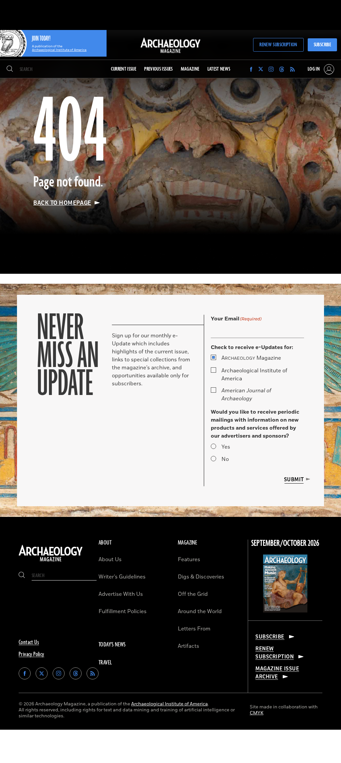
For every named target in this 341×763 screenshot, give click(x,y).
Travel (105, 663)
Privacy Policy (31, 654)
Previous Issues (158, 69)
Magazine (251, 358)
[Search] (10, 69)
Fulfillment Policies (123, 611)
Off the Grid (193, 594)
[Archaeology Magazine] (51, 561)
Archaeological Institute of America (254, 374)
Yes (225, 447)
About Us (110, 559)
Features (189, 559)
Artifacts (188, 646)
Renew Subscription (278, 44)
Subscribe (322, 44)
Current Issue (124, 69)
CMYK (256, 713)
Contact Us (29, 642)
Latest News (218, 69)
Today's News (112, 645)
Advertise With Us (121, 594)
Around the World (200, 611)
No (225, 459)
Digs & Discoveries (201, 576)
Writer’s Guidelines (122, 576)
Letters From (194, 628)
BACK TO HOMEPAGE (62, 202)
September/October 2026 (285, 543)
